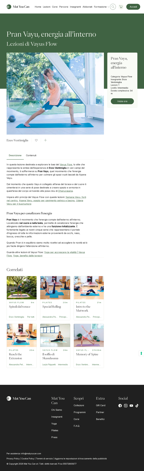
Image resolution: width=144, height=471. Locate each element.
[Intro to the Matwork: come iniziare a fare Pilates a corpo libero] (89, 298)
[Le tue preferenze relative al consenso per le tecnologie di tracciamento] (141, 353)
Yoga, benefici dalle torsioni (27, 255)
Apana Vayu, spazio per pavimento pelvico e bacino (47, 200)
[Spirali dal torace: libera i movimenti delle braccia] (22, 298)
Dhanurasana (65, 191)
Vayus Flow (66, 164)
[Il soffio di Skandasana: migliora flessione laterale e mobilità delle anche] (55, 345)
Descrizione (15, 155)
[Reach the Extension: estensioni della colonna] (22, 345)
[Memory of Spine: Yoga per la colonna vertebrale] (89, 345)
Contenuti (31, 155)
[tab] (15, 156)
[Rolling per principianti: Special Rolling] (55, 298)
